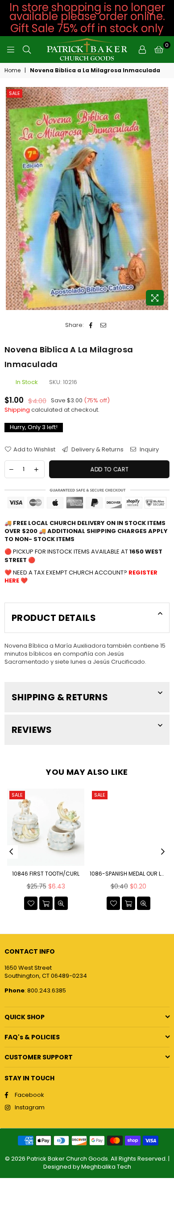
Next (163, 852)
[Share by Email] (103, 325)
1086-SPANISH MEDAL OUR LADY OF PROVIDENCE (128, 873)
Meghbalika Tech (106, 1166)
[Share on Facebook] (90, 325)
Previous (11, 852)
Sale (14, 93)
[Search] (27, 49)
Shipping (17, 409)
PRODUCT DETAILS (54, 618)
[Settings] (142, 49)
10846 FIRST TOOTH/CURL (45, 873)
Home (12, 70)
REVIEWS (32, 729)
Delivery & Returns (97, 450)
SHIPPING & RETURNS (60, 697)
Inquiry (148, 450)
